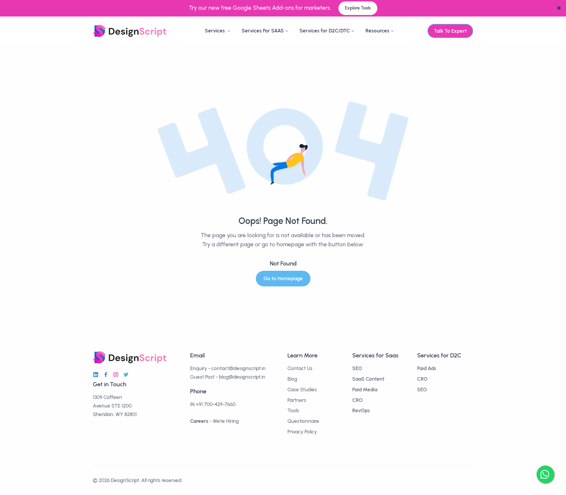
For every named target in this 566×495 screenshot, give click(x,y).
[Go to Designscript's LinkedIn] (96, 374)
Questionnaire (303, 421)
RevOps (361, 410)
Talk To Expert (450, 31)
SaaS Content (368, 379)
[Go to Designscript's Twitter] (126, 374)
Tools (293, 410)
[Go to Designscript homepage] (130, 30)
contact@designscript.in (238, 368)
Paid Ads (426, 368)
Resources (377, 31)
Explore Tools (358, 8)
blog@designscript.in (242, 377)
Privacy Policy (302, 432)
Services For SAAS (263, 31)
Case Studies (302, 389)
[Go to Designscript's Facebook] (106, 374)
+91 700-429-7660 (216, 404)
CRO (357, 400)
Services (215, 31)
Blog (292, 379)
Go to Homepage (283, 278)
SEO (357, 368)
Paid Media (364, 389)
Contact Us (299, 368)
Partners (296, 400)
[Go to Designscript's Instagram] (116, 374)
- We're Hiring (214, 421)
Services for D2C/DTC (325, 31)
